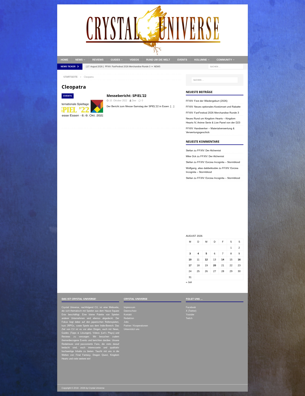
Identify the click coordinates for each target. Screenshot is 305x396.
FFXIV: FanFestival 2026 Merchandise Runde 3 (212, 112)
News (79, 59)
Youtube (190, 314)
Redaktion (129, 318)
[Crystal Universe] (152, 54)
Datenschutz (130, 310)
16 (239, 259)
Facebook (191, 307)
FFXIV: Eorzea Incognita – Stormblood (218, 162)
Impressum (129, 307)
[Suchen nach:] (225, 66)
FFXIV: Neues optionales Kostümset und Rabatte (213, 106)
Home (64, 59)
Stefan (189, 150)
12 (206, 259)
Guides (115, 59)
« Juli (189, 282)
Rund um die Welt (158, 59)
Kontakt (128, 314)
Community (224, 59)
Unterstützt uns (131, 329)
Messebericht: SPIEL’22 (126, 95)
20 (214, 265)
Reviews (97, 59)
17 (190, 265)
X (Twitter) (191, 310)
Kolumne (200, 59)
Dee (134, 100)
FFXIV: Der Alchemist (209, 150)
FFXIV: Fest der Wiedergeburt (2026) (207, 100)
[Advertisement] (214, 207)
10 (190, 259)
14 (222, 259)
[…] (172, 106)
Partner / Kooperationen (136, 325)
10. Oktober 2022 (118, 100)
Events (182, 59)
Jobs (126, 322)
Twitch (189, 318)
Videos (134, 59)
